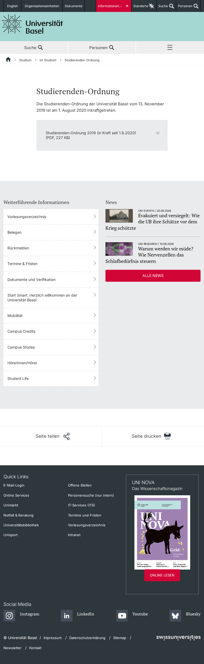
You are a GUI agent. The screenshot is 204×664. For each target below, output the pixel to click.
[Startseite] (8, 60)
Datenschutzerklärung (87, 638)
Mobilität (15, 315)
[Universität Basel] (32, 24)
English (12, 6)
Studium (25, 60)
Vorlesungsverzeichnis (26, 216)
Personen (184, 8)
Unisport (10, 535)
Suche (162, 8)
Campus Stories (21, 347)
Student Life (18, 378)
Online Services (16, 495)
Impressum (53, 638)
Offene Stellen (80, 485)
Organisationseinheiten (42, 6)
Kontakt (35, 648)
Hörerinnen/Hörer (22, 363)
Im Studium (48, 60)
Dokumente (73, 6)
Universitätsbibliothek (21, 525)
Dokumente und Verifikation (31, 279)
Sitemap (119, 638)
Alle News (153, 275)
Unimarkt (10, 505)
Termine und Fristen (84, 515)
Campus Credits (21, 331)
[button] (52, 436)
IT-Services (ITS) (81, 505)
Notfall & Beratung (18, 515)
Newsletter (12, 648)
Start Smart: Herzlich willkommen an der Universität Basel (42, 297)
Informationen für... (112, 6)
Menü (170, 47)
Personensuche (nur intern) (91, 495)
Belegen (14, 232)
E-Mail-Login (13, 485)
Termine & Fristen (22, 263)
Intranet (74, 535)
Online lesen (162, 575)
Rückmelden (18, 248)
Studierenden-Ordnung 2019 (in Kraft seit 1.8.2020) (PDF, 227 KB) (91, 135)
